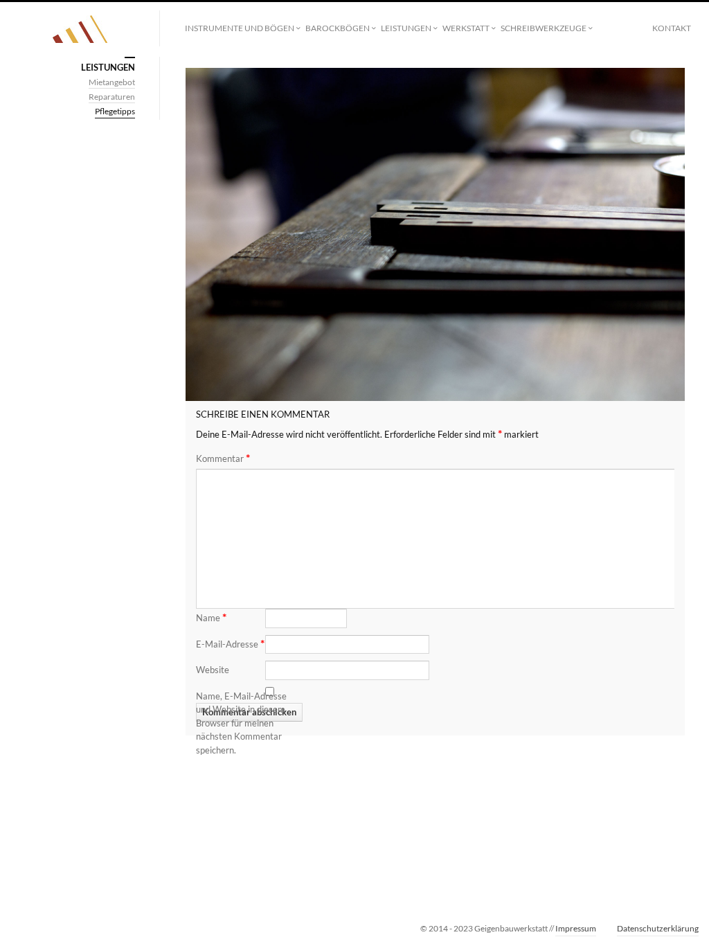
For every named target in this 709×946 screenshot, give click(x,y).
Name (211, 616)
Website (212, 669)
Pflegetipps (115, 111)
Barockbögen (337, 28)
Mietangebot (112, 82)
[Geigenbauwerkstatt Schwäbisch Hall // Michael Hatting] (80, 29)
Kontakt (671, 28)
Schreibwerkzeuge (543, 28)
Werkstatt (466, 28)
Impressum (575, 928)
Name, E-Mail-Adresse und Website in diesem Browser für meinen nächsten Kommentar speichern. (241, 723)
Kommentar (223, 458)
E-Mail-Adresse (230, 643)
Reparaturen (112, 96)
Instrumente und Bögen (239, 28)
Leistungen (406, 28)
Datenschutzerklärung (658, 928)
